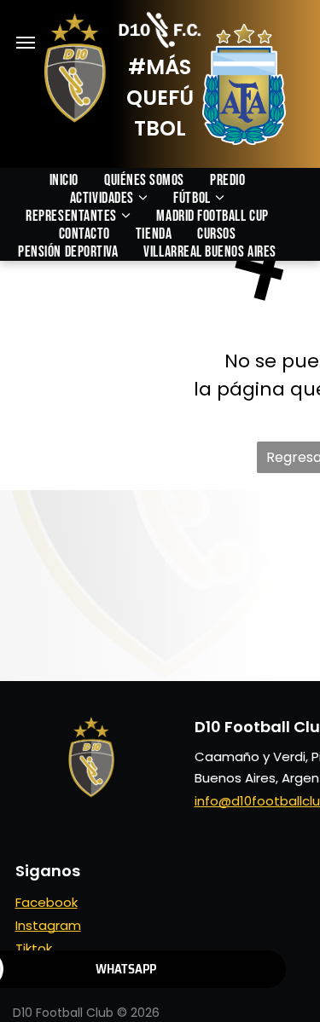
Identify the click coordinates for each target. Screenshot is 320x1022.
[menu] (26, 43)
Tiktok (33, 948)
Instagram (48, 925)
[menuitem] (76, 180)
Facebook (46, 902)
